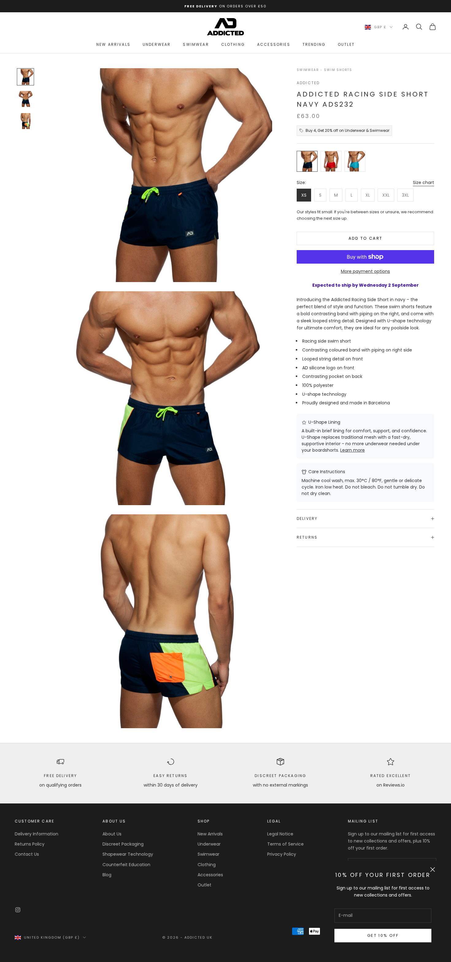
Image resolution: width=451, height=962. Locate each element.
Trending (314, 44)
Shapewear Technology (127, 854)
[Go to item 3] (25, 121)
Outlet (346, 44)
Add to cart (366, 238)
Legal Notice (280, 834)
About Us (111, 834)
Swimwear (196, 44)
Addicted (308, 82)
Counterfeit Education (126, 865)
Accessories (273, 44)
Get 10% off (383, 935)
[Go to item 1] (25, 76)
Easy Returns (170, 775)
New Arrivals (113, 44)
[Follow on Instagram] (18, 910)
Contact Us (27, 854)
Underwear (157, 44)
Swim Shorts (338, 70)
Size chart (423, 182)
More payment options (365, 271)
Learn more (352, 450)
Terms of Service (285, 844)
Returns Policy (29, 844)
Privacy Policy (281, 854)
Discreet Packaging (280, 775)
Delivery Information (36, 834)
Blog (106, 875)
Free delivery (60, 775)
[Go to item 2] (25, 99)
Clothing (233, 44)
